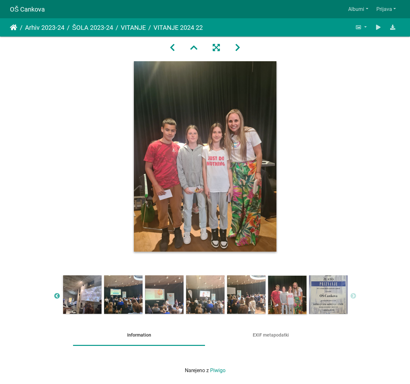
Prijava (384, 9)
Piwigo (218, 370)
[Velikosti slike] (361, 27)
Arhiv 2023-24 (44, 27)
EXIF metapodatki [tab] (271, 335)
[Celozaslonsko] (216, 48)
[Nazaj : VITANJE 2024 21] (172, 48)
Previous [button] (57, 296)
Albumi (356, 9)
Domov (13, 27)
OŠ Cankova (27, 9)
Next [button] (353, 296)
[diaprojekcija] (378, 27)
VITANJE (133, 27)
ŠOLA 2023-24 (92, 27)
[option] (82, 294)
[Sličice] (194, 48)
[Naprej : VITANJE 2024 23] (237, 48)
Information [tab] (139, 335)
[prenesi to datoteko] (392, 27)
